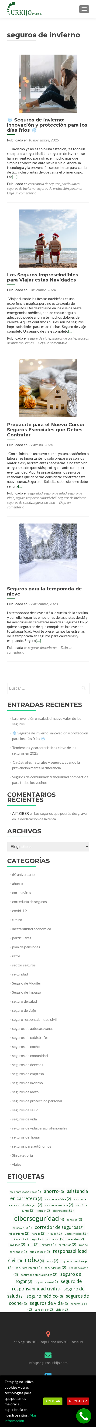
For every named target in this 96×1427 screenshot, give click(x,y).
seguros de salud (19, 502)
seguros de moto (25, 1092)
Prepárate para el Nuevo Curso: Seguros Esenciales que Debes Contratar (45, 430)
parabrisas (67, 1245)
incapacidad (55, 1239)
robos (52, 1261)
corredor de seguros (59, 1227)
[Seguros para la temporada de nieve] (48, 552)
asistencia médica (58, 1199)
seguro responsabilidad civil (36, 497)
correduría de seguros (44, 183)
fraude (55, 1233)
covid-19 (19, 910)
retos (16, 956)
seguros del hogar (26, 1137)
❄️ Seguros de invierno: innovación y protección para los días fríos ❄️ (47, 125)
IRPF (33, 1245)
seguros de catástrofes (30, 1037)
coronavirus (21, 892)
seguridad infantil (29, 1268)
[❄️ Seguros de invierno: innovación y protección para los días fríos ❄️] (48, 83)
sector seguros (24, 965)
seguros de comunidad (30, 1055)
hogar (37, 1239)
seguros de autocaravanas (32, 1028)
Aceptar (52, 1401)
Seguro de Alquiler (26, 983)
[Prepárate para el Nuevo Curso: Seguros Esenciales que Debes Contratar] (48, 388)
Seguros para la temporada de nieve (44, 591)
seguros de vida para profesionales (39, 1128)
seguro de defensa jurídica (39, 1274)
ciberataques (63, 1210)
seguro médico (45, 1296)
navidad (48, 1245)
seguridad (35, 493)
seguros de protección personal (59, 188)
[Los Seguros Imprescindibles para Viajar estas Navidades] (48, 238)
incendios (76, 1239)
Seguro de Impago (26, 992)
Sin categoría (22, 1155)
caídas (44, 1210)
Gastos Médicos (76, 1233)
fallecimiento (19, 1233)
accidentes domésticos (25, 1192)
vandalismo (44, 1309)
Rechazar (78, 1401)
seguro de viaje (39, 338)
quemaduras (40, 1252)
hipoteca (20, 1239)
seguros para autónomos (31, 1146)
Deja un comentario (21, 193)
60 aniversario (23, 874)
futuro (17, 919)
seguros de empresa (28, 1073)
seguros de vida (43, 502)
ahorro (17, 883)
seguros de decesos (27, 1064)
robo (34, 1259)
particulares (70, 183)
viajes (29, 342)
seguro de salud (55, 493)
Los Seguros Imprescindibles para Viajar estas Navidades (42, 277)
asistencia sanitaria (59, 1205)
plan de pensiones (26, 947)
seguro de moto (46, 1282)
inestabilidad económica (31, 928)
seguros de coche (63, 338)
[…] (14, 176)
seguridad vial (55, 1268)
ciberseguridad (39, 1218)
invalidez (17, 1245)
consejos (74, 1219)
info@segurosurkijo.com (48, 1362)
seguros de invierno (21, 188)
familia (38, 1233)
